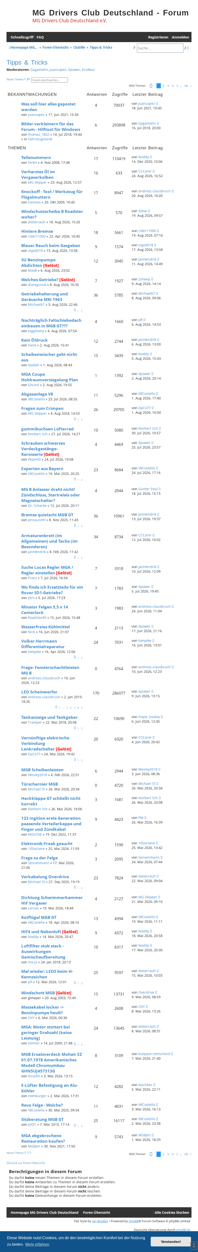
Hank (32, 345)
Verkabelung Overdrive (45, 876)
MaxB (32, 270)
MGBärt (34, 1146)
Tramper (35, 722)
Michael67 (36, 304)
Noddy (143, 157)
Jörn (31, 597)
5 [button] (177, 86)
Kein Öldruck (34, 340)
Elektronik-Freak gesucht (46, 843)
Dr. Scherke (37, 505)
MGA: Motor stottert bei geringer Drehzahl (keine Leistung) (46, 1032)
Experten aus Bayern (42, 468)
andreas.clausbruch (154, 191)
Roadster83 (37, 617)
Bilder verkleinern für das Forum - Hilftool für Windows (50, 126)
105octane (36, 848)
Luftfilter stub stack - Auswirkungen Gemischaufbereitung (43, 951)
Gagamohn (39, 69)
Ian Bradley (100, 1221)
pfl (140, 319)
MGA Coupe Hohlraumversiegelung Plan (49, 376)
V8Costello (36, 399)
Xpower (74, 69)
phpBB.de (183, 1230)
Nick (31, 632)
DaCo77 (144, 407)
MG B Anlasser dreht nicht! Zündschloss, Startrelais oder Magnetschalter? (50, 495)
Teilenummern (36, 157)
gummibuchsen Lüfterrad (47, 429)
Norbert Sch (38, 434)
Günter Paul (148, 489)
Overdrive (146, 992)
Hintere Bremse (37, 231)
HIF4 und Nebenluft (41, 931)
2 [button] (163, 86)
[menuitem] (39, 37)
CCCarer (145, 171)
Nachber (145, 1084)
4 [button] (172, 86)
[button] (151, 85)
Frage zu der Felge (39, 858)
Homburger (37, 1096)
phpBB (133, 1221)
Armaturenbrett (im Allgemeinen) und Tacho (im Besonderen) (49, 541)
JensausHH (36, 519)
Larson (33, 908)
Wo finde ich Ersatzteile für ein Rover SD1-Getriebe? (52, 589)
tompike (34, 651)
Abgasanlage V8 (37, 394)
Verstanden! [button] (171, 1242)
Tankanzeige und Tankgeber (49, 717)
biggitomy (36, 331)
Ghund (33, 384)
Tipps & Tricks (27, 62)
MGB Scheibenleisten (42, 769)
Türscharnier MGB (39, 784)
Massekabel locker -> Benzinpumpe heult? (42, 1009)
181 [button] (186, 86)
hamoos (34, 202)
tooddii (33, 365)
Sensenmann (38, 863)
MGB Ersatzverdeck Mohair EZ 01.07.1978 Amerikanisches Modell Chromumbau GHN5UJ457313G (51, 1062)
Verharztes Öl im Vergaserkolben (38, 174)
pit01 (32, 1124)
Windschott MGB (38, 993)
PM (140, 817)
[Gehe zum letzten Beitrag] (157, 103)
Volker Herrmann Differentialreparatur (43, 643)
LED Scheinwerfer (39, 692)
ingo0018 (35, 250)
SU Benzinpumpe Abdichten (38, 262)
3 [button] (168, 86)
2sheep (144, 279)
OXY (31, 1017)
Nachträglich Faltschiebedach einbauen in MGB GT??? (51, 323)
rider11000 (37, 236)
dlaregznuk (37, 284)
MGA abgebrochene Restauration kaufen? (43, 1138)
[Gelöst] (51, 265)
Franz (32, 578)
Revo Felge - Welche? (42, 1105)
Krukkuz (88, 69)
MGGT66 (35, 834)
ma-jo (32, 962)
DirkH (32, 162)
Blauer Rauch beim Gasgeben (50, 245)
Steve (142, 211)
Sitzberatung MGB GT (42, 1119)
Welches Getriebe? (39, 279)
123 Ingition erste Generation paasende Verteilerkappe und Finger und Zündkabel (51, 823)
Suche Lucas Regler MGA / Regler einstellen (47, 570)
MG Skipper (37, 182)
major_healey (149, 716)
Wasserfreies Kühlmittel (45, 627)
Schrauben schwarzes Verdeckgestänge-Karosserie (43, 448)
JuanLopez (58, 69)
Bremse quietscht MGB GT (47, 514)
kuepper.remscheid (154, 1053)
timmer (34, 1043)
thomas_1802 (38, 134)
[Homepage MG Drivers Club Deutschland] (18, 16)
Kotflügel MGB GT (39, 917)
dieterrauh (36, 222)
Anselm (34, 1076)
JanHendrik (147, 259)
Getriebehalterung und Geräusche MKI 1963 (44, 296)
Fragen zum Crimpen (42, 408)
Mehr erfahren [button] (37, 1244)
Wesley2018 (37, 774)
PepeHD (34, 459)
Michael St (36, 789)
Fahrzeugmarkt (40, 139)
